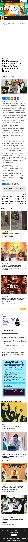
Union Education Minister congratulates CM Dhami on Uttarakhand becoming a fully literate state (14, 456)
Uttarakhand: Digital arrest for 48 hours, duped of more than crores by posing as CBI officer (20, 199)
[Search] (26, 18)
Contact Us (23, 531)
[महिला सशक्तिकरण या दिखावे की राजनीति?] (14, 412)
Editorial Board (10, 531)
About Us (4, 531)
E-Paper (17, 531)
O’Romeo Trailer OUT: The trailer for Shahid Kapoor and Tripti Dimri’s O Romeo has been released (14, 300)
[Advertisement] (14, 42)
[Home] (3, 18)
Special (3, 515)
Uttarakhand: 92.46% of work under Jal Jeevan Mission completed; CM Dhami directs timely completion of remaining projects (13, 347)
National (3, 452)
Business (4, 484)
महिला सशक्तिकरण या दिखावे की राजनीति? (10, 333)
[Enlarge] (24, 362)
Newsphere (10, 540)
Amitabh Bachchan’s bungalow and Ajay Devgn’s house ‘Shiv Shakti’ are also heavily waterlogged (13, 235)
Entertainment (5, 58)
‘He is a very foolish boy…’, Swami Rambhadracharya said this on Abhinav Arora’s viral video (7, 199)
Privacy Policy (14, 532)
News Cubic (12, 76)
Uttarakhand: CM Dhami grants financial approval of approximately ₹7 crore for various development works (14, 341)
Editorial (3, 424)
